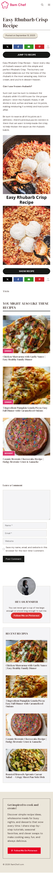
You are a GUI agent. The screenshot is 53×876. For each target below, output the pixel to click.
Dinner (8, 351)
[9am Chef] (4, 5)
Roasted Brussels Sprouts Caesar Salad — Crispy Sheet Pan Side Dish (25, 776)
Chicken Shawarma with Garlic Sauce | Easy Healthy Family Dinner (24, 358)
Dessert (9, 453)
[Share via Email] (29, 46)
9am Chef (18, 5)
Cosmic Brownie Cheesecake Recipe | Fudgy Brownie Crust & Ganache (23, 460)
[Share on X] (7, 46)
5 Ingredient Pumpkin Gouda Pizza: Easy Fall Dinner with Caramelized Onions (25, 409)
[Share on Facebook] (18, 46)
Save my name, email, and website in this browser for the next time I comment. (26, 549)
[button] (42, 5)
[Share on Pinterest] (39, 46)
